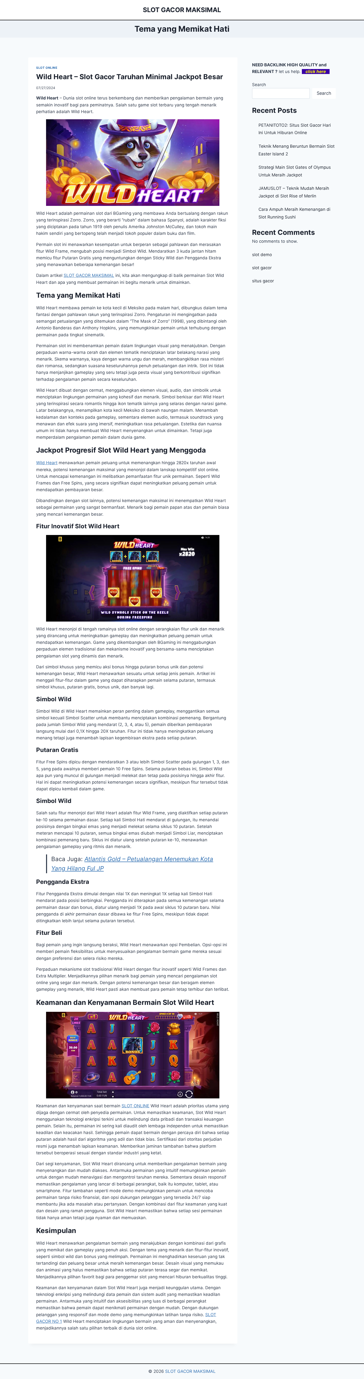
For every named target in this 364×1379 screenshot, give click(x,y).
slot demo (262, 254)
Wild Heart (46, 462)
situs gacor (263, 280)
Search (259, 84)
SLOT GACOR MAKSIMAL (89, 275)
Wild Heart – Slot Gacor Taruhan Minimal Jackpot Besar (129, 77)
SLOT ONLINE (46, 68)
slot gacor (262, 267)
